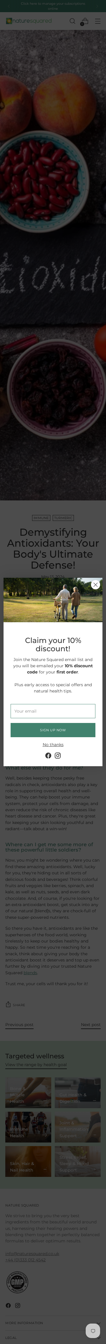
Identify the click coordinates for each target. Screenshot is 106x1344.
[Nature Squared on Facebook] (48, 756)
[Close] (95, 584)
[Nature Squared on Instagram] (57, 756)
